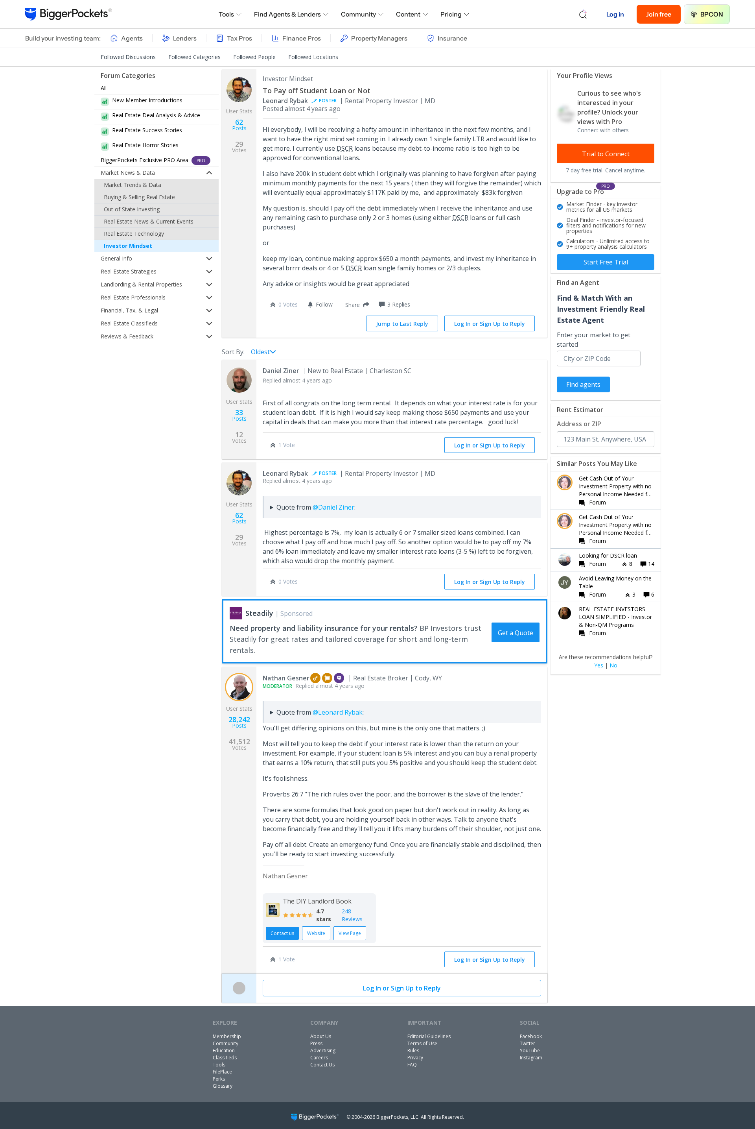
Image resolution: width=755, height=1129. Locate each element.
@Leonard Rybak (338, 712)
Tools (226, 14)
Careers (319, 1057)
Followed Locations (313, 57)
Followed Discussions (128, 57)
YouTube (530, 1050)
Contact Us (322, 1064)
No (613, 665)
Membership (227, 1036)
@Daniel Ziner (333, 507)
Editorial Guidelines (429, 1036)
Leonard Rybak (285, 100)
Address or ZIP (579, 423)
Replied (297, 380)
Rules (413, 1050)
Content (408, 14)
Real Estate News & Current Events (148, 221)
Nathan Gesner (286, 678)
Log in (615, 14)
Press (316, 1043)
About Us (320, 1036)
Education (224, 1050)
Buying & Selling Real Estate (139, 197)
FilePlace (222, 1071)
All (104, 88)
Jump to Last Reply (402, 323)
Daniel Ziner (281, 370)
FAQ (412, 1064)
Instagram (531, 1057)
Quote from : (315, 507)
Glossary (222, 1086)
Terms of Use (422, 1043)
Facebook (531, 1036)
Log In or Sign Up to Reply (489, 323)
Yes (598, 665)
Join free (658, 14)
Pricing (451, 14)
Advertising (322, 1050)
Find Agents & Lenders (287, 14)
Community (358, 14)
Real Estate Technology (134, 233)
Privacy (415, 1057)
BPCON (711, 14)
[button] (355, 304)
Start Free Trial (606, 262)
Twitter (527, 1043)
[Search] (583, 14)
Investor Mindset (128, 245)
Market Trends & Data (132, 184)
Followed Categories (194, 57)
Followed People (254, 57)
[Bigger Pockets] (68, 14)
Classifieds (225, 1057)
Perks (219, 1078)
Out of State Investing (132, 209)
